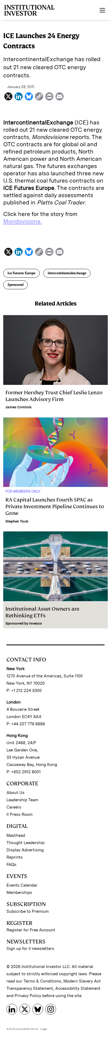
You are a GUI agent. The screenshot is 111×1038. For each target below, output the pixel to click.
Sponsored (15, 285)
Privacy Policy (28, 995)
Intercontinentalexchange (67, 273)
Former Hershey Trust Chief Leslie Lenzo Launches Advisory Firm (53, 396)
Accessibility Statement (77, 988)
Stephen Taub (16, 521)
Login (43, 1028)
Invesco (35, 623)
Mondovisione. (22, 221)
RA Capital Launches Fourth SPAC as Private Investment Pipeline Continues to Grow (54, 506)
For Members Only (22, 491)
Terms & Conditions (42, 981)
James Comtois (18, 407)
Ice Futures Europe (21, 273)
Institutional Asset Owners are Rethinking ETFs (42, 612)
